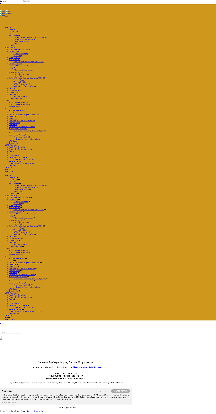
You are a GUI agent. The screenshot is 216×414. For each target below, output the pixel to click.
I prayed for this (121, 391)
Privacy (30, 411)
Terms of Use (38, 411)
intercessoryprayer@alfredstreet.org (88, 367)
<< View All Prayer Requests (66, 407)
